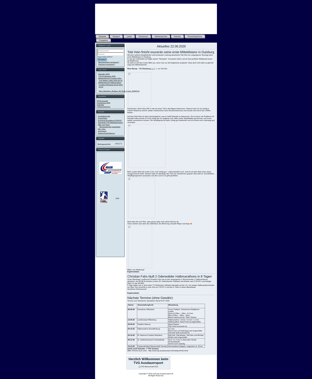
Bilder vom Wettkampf (135, 270)
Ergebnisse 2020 (103, 103)
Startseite (102, 36)
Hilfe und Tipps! (104, 125)
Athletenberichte (161, 36)
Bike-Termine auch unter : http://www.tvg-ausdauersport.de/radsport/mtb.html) (158, 351)
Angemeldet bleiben (104, 57)
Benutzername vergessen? (108, 62)
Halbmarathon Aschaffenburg (148, 329)
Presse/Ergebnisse (195, 36)
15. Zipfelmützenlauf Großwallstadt (150, 340)
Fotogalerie (103, 40)
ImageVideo (102, 118)
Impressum (102, 131)
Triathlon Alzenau (144, 324)
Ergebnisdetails (133, 272)
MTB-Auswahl (102, 101)
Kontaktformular (104, 116)
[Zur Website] (104, 203)
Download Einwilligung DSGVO (110, 120)
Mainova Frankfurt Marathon (151, 335)
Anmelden (102, 60)
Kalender (177, 36)
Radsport (116, 36)
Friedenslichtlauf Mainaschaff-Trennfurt (152, 346)
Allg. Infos (101, 129)
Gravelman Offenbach (145, 309)
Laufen (129, 36)
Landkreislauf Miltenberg (146, 320)
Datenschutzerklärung (106, 133)
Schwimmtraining (103, 107)
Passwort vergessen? (106, 64)
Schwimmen (143, 36)
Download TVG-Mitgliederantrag (110, 123)
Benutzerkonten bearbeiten (109, 127)
